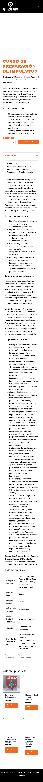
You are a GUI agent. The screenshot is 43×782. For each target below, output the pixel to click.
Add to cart (28, 142)
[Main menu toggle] (38, 6)
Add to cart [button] (9, 705)
